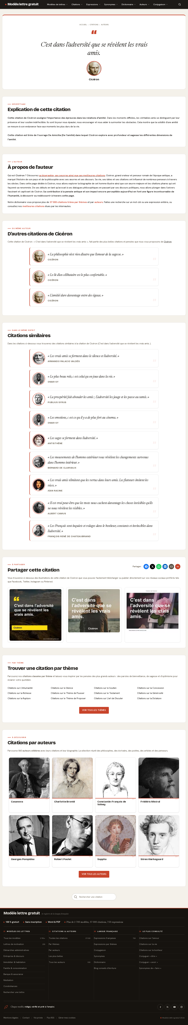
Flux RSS (50, 1018)
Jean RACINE (55, 490)
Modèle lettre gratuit (23, 4)
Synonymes (109, 4)
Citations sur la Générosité (150, 693)
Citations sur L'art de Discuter (108, 698)
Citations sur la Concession (150, 688)
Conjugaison (159, 4)
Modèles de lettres (56, 4)
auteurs (98, 202)
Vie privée (38, 1018)
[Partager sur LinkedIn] (165, 566)
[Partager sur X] (152, 566)
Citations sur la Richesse (19, 693)
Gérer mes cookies (66, 1018)
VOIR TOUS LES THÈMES (94, 710)
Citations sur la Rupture (19, 698)
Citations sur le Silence (62, 688)
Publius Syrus (57, 402)
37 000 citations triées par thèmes (68, 202)
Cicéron (94, 79)
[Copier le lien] (177, 566)
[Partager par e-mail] (171, 566)
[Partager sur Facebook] (146, 566)
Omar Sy (53, 381)
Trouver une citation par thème (43, 668)
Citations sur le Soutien (105, 688)
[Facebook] (160, 1007)
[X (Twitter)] (167, 1007)
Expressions (92, 4)
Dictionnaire (127, 4)
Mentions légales (11, 1018)
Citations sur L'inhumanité (20, 688)
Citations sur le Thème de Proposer (68, 698)
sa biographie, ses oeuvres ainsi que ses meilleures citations (72, 175)
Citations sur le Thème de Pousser (67, 693)
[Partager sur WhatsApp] (158, 566)
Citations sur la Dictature (149, 698)
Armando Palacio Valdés (64, 361)
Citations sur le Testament (107, 693)
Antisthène (55, 443)
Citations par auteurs (32, 743)
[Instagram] (181, 1007)
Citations (76, 4)
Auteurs (143, 4)
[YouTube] (174, 1007)
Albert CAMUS (57, 513)
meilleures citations (33, 206)
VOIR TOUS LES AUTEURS (94, 874)
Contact (26, 1018)
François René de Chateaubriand (69, 536)
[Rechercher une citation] (75, 897)
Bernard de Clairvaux (62, 467)
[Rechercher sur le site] (179, 4)
